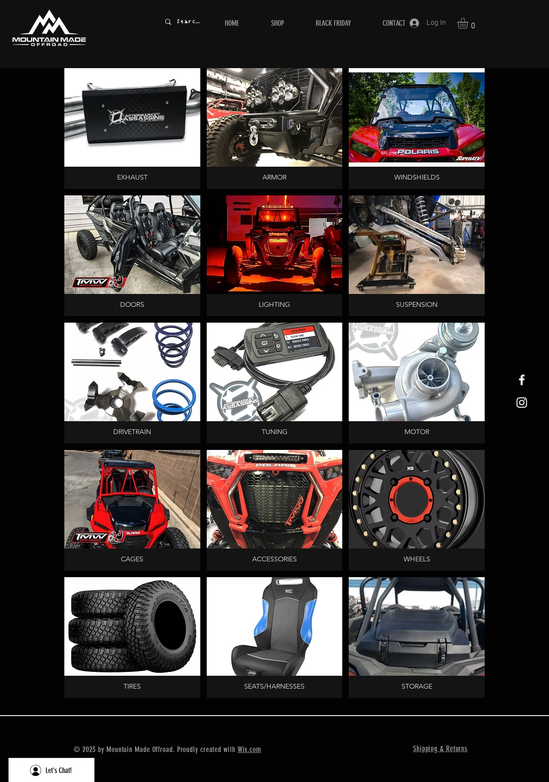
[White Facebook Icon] (522, 380)
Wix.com (249, 749)
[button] (469, 23)
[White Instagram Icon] (522, 402)
